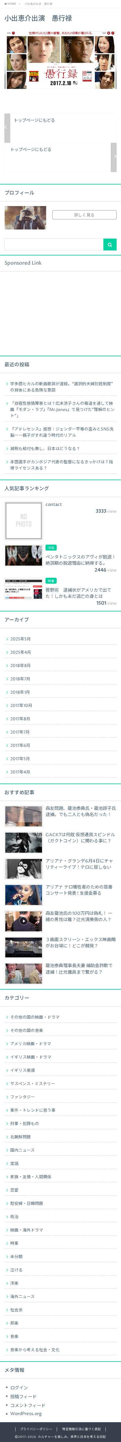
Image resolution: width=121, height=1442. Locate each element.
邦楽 (14, 1323)
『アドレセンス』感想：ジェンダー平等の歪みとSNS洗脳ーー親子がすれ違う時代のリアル (61, 432)
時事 (14, 1243)
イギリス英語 (22, 1070)
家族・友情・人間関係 (30, 1177)
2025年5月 (20, 639)
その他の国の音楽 (26, 1030)
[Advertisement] (48, 313)
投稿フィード (23, 1397)
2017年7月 (20, 732)
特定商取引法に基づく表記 (81, 1429)
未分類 (16, 1257)
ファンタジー (22, 1097)
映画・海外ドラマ (26, 1230)
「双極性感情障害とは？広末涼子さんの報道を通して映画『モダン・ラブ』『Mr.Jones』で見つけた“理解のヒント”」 (62, 410)
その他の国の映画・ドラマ (35, 1017)
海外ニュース (22, 1296)
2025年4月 (20, 652)
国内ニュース (22, 1150)
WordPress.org (26, 1414)
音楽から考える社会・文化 (35, 1350)
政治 (14, 1217)
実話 (14, 1163)
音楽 (14, 1336)
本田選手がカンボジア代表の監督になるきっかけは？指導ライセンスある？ (61, 465)
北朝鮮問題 (20, 1137)
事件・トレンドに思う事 (33, 1110)
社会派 (16, 1310)
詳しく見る (84, 215)
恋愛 (14, 1190)
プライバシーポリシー (36, 1429)
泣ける (16, 1270)
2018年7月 (20, 679)
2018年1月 (20, 692)
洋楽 (14, 1283)
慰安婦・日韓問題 (26, 1203)
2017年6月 (20, 745)
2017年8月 (20, 719)
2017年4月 (20, 772)
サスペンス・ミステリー (32, 1084)
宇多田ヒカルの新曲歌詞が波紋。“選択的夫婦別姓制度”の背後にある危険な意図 (61, 387)
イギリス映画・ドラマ (30, 1057)
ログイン (19, 1388)
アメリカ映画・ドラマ (30, 1044)
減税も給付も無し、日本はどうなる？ (45, 448)
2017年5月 (20, 759)
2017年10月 (21, 705)
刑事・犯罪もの (24, 1124)
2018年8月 (20, 666)
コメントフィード (28, 1406)
